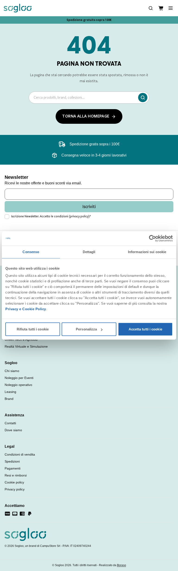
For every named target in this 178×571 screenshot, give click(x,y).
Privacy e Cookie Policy (25, 309)
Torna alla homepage (85, 116)
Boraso (121, 565)
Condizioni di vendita (20, 454)
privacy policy (79, 216)
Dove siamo (13, 430)
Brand (9, 399)
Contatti (10, 423)
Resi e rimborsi (16, 475)
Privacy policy (15, 489)
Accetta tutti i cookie (145, 329)
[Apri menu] (170, 8)
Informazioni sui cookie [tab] (147, 252)
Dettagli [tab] (89, 252)
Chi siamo (12, 371)
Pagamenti (12, 468)
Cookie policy (14, 482)
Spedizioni (12, 461)
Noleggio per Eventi (19, 378)
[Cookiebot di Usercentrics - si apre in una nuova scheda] (152, 238)
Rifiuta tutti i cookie (33, 329)
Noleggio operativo (18, 385)
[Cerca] (142, 97)
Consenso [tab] (30, 252)
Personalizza (86, 329)
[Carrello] (161, 8)
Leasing (10, 392)
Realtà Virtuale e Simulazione (26, 346)
